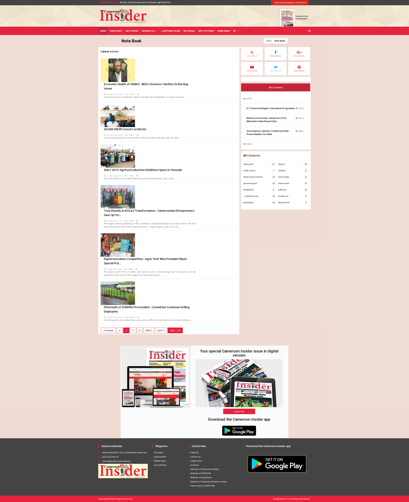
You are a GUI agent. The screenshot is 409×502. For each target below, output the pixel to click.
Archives (194, 464)
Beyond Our (292, 202)
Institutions (206, 30)
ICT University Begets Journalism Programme (271, 108)
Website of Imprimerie (201, 477)
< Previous (108, 330)
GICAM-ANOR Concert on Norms (125, 129)
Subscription (160, 456)
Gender (292, 170)
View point (116, 30)
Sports (292, 164)
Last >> (161, 330)
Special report (258, 183)
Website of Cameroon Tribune (204, 469)
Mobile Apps (160, 460)
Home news (223, 30)
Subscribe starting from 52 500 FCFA (290, 2)
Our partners (160, 464)
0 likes (131, 94)
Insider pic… (149, 30)
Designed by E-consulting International (291, 498)
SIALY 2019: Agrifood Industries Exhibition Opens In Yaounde (143, 170)
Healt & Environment (258, 176)
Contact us (195, 456)
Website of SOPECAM (200, 473)
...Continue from (170, 30)
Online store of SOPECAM (202, 485)
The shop (158, 452)
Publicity (194, 452)
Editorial (189, 30)
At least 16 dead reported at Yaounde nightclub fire (145, 2)
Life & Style (292, 176)
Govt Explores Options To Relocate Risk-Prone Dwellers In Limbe (268, 132)
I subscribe (239, 411)
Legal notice (196, 460)
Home (103, 30)
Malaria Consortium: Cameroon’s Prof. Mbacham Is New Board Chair (267, 119)
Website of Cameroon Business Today (208, 481)
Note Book (132, 30)
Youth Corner (258, 170)
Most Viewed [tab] (275, 87)
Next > (149, 330)
